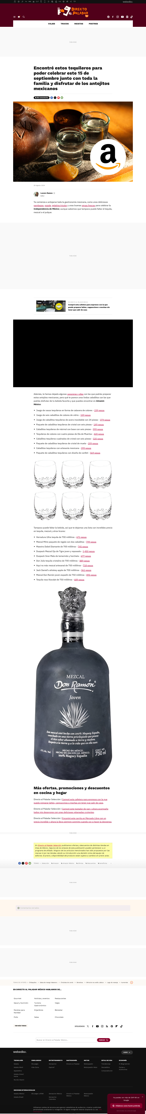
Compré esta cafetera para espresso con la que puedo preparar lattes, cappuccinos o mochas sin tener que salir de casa (89, 307)
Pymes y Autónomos (123, 1068)
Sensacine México (55, 1093)
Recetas (78, 24)
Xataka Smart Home (19, 1075)
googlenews (127, 16)
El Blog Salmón (124, 1064)
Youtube (122, 16)
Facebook (112, 16)
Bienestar (59, 1010)
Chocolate (59, 1017)
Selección (45, 863)
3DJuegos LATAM (37, 1093)
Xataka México (19, 1093)
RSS (107, 1026)
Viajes (51, 24)
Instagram (117, 16)
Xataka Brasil (18, 1097)
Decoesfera (105, 1067)
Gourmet (17, 998)
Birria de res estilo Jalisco (95, 982)
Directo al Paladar (73, 1064)
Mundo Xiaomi (19, 1080)
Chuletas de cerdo (67, 982)
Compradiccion (107, 1071)
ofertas (80, 863)
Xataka (16, 1064)
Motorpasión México (88, 1095)
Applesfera (18, 1071)
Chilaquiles (33, 982)
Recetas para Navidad (19, 1011)
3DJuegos (34, 1064)
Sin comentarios (42, 97)
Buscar (23, 16)
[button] (47, 193)
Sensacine (52, 1064)
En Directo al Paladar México (78, 302)
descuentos (91, 863)
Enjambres (38, 1010)
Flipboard (58, 97)
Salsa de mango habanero (49, 982)
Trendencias (105, 1064)
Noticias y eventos (41, 998)
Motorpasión (88, 1064)
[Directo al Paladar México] (73, 11)
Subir (125, 1052)
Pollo (16, 1017)
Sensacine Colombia (52, 1098)
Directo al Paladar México (73, 1095)
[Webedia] (19, 1051)
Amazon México (68, 863)
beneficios (103, 863)
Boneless (80, 982)
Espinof (51, 1067)
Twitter (55, 97)
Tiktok (131, 16)
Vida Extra (35, 1067)
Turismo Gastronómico (40, 1004)
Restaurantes (60, 998)
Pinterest (108, 16)
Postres (93, 24)
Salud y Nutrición (21, 1003)
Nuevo (19, 16)
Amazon (56, 863)
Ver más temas (20, 1026)
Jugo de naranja (112, 982)
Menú (14, 16)
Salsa (36, 1017)
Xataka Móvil (18, 1067)
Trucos (65, 24)
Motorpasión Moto (90, 1067)
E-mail (62, 97)
